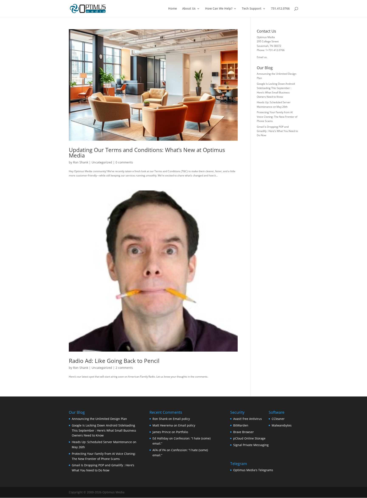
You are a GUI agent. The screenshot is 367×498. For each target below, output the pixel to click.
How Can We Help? (218, 8)
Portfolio (182, 432)
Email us (262, 57)
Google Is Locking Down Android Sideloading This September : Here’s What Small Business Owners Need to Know (104, 430)
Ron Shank (80, 162)
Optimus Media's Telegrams (253, 470)
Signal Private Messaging (251, 445)
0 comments (124, 162)
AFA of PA (159, 450)
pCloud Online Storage (249, 438)
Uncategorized (102, 162)
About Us (189, 8)
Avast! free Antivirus (247, 419)
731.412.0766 (280, 8)
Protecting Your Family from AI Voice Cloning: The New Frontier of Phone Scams (277, 116)
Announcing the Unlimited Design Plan (99, 419)
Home (172, 8)
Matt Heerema (162, 425)
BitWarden (240, 425)
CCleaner (278, 419)
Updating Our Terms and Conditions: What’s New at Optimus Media (147, 152)
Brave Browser (243, 432)
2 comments (124, 368)
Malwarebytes (282, 425)
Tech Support (251, 8)
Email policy (181, 419)
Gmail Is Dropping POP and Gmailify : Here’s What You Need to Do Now (277, 131)
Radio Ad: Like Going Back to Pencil (114, 361)
